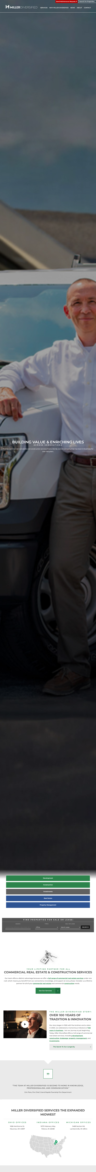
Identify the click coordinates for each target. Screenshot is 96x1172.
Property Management (48, 905)
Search (85, 927)
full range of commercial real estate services (65, 978)
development (77, 1036)
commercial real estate (42, 983)
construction (69, 983)
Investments (47, 891)
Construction (48, 885)
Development (48, 878)
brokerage (64, 1038)
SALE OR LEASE (70, 923)
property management (78, 1038)
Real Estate (48, 898)
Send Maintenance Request (66, 1)
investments (54, 1041)
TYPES (46, 923)
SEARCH (18, 923)
